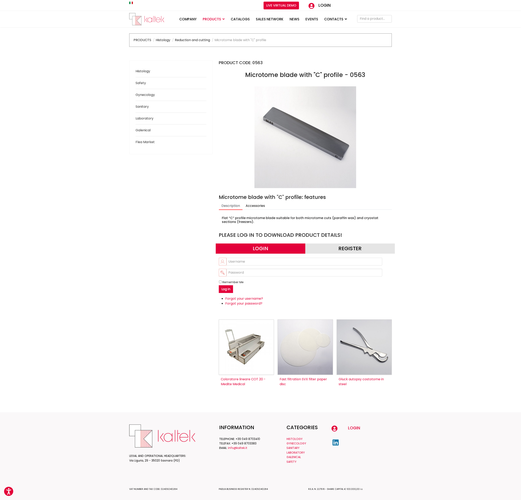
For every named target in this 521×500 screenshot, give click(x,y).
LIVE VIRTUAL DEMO (281, 5)
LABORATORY (296, 453)
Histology (143, 71)
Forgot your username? (244, 298)
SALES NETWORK (269, 19)
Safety (141, 83)
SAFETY (292, 462)
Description (230, 205)
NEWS (294, 19)
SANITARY (293, 448)
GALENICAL (294, 457)
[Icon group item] (336, 442)
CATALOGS (240, 19)
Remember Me (233, 282)
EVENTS (311, 19)
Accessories (255, 205)
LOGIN (325, 5)
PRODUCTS (212, 19)
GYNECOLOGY (296, 443)
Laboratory (144, 118)
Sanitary (142, 106)
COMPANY (188, 19)
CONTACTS (333, 19)
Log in (225, 289)
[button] (8, 491)
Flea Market (145, 142)
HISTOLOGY (295, 439)
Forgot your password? (243, 303)
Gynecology (145, 94)
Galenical (143, 130)
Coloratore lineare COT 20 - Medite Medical (243, 381)
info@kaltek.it (237, 448)
